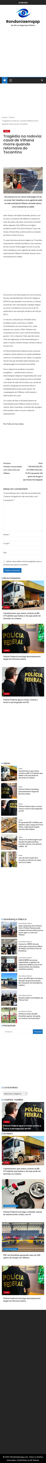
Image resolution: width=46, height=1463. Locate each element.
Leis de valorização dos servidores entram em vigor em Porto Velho (30, 860)
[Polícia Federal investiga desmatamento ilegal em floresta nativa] (23, 638)
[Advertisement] (23, 52)
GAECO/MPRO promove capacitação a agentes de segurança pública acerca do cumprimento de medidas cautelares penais (30, 964)
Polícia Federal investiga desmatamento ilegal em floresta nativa (29, 791)
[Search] (42, 80)
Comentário (9, 500)
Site (5, 552)
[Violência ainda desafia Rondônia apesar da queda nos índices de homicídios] (9, 1015)
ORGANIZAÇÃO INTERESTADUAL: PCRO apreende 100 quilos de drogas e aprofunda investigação (33, 471)
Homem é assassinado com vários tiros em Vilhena (12, 468)
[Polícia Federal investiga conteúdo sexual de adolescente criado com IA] (23, 1194)
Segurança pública (25, 923)
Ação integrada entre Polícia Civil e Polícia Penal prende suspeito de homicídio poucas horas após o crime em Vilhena (31, 930)
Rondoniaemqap (23, 21)
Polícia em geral (11, 1206)
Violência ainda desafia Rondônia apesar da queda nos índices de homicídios (29, 1016)
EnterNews (22, 1460)
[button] (10, 80)
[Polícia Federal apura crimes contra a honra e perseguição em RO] (23, 681)
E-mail (6, 543)
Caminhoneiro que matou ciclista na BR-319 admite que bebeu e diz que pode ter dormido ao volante (22, 616)
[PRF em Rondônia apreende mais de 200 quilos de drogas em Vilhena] (23, 1237)
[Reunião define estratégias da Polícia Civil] (9, 998)
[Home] (4, 80)
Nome (6, 534)
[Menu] (10, 80)
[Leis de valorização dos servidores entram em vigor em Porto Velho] (9, 859)
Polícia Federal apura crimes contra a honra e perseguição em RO (30, 808)
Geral (7, 131)
